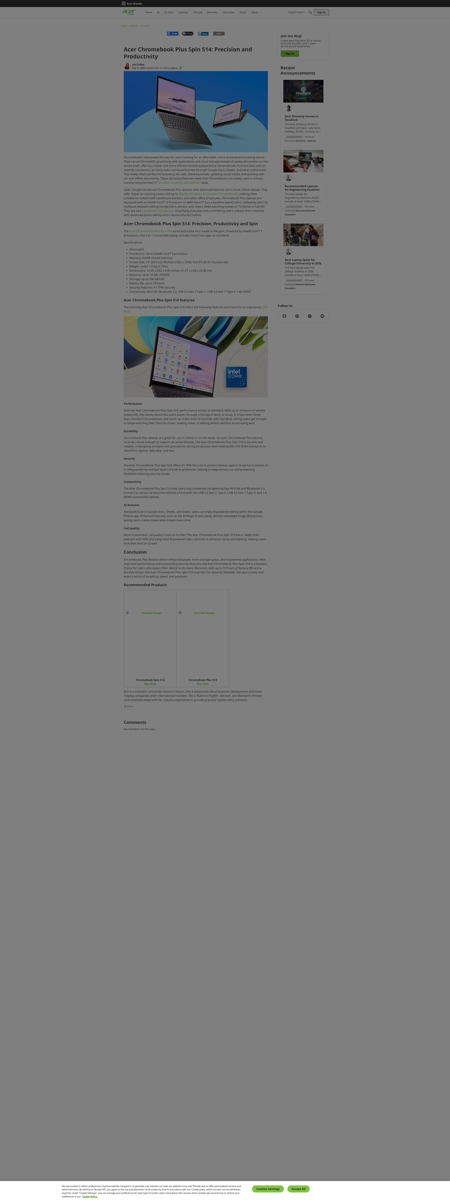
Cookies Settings (268, 1189)
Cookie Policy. (90, 1196)
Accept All (299, 1189)
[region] (225, 1190)
